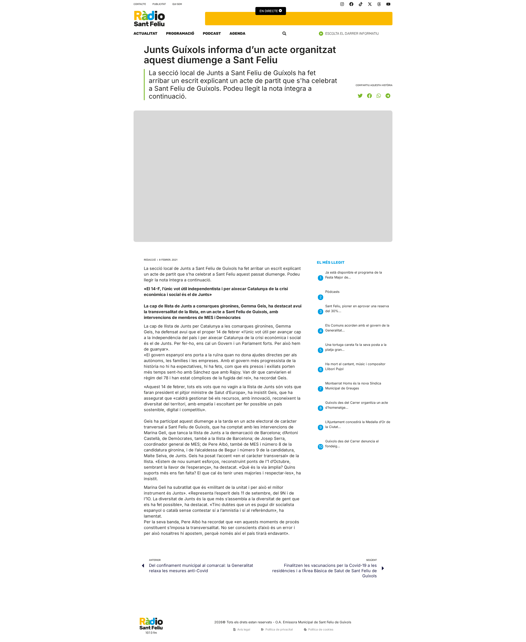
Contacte (140, 4)
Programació (180, 33)
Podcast (212, 33)
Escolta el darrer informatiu (352, 33)
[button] (284, 33)
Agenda (237, 33)
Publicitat (159, 4)
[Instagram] (342, 4)
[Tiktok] (360, 4)
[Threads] (379, 4)
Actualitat (145, 33)
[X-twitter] (370, 4)
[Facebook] (351, 4)
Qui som (177, 4)
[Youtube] (388, 4)
